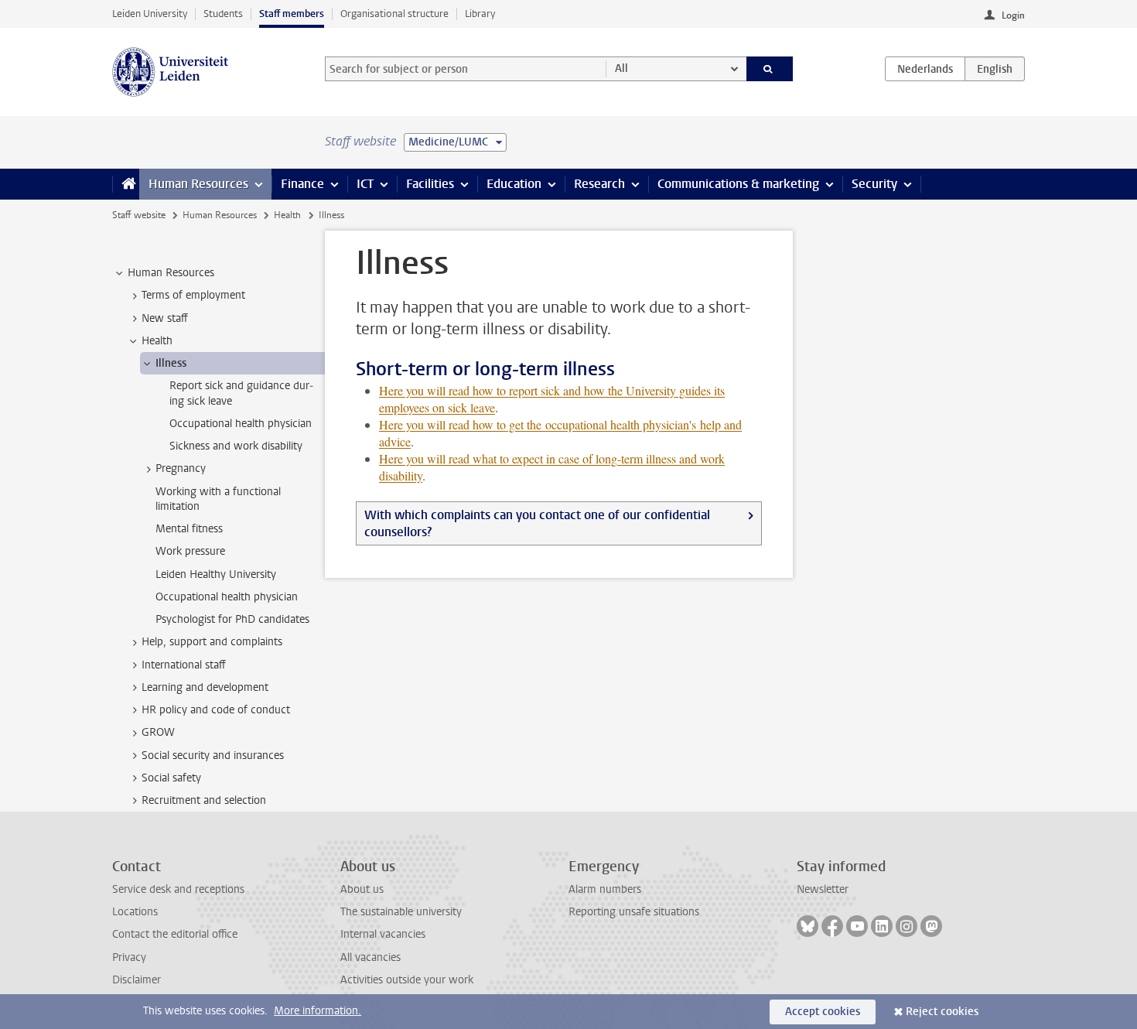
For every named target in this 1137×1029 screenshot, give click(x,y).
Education (514, 184)
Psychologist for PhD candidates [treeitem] (232, 619)
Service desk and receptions (178, 889)
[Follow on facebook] (832, 926)
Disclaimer (136, 980)
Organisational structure (394, 13)
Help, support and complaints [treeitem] (212, 641)
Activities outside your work (406, 980)
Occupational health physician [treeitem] (240, 423)
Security (874, 184)
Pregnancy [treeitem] (180, 468)
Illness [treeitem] (170, 363)
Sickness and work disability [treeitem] (235, 446)
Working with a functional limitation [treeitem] (218, 499)
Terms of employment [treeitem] (193, 295)
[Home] (125, 184)
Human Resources (198, 184)
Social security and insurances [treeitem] (213, 755)
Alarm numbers (604, 889)
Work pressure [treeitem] (190, 551)
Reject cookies (942, 1011)
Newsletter (822, 889)
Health (287, 215)
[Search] (770, 68)
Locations (135, 911)
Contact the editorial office (174, 934)
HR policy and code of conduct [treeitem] (216, 710)
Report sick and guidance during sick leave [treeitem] (241, 393)
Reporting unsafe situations (633, 911)
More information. (317, 1010)
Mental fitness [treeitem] (189, 528)
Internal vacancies (382, 934)
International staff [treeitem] (184, 665)
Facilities (430, 184)
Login (1013, 15)
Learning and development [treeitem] (205, 687)
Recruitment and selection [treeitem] (204, 800)
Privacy (129, 957)
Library (480, 13)
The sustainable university (401, 911)
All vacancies (370, 957)
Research (599, 184)
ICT (365, 184)
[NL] (925, 68)
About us (362, 889)
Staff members (291, 13)
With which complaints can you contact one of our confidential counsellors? (537, 523)
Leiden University (149, 13)
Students (223, 13)
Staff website (139, 215)
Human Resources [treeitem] (171, 272)
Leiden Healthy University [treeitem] (215, 574)
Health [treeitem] (157, 340)
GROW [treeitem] (158, 732)
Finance (302, 184)
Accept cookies (822, 1011)
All (621, 68)
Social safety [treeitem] (171, 778)
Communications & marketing (738, 184)
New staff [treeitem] (165, 318)
